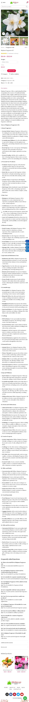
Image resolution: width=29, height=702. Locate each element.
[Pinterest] (14, 694)
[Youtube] (22, 694)
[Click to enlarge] (3, 33)
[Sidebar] (1, 212)
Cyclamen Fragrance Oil (21, 670)
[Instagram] (7, 694)
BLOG (23, 687)
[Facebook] (10, 694)
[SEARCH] (26, 6)
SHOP (18, 687)
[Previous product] (24, 47)
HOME (6, 687)
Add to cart (11, 70)
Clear (3, 64)
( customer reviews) (12, 53)
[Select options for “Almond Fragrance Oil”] (12, 660)
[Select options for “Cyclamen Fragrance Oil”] (26, 660)
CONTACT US (17, 689)
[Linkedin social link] (10, 83)
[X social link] (7, 83)
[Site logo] (14, 2)
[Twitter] (18, 694)
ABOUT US (12, 687)
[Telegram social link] (12, 83)
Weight (3, 59)
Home (2, 47)
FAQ (11, 689)
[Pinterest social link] (8, 83)
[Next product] (27, 47)
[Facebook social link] (5, 83)
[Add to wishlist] (12, 658)
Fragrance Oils (10, 47)
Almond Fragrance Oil (7, 670)
